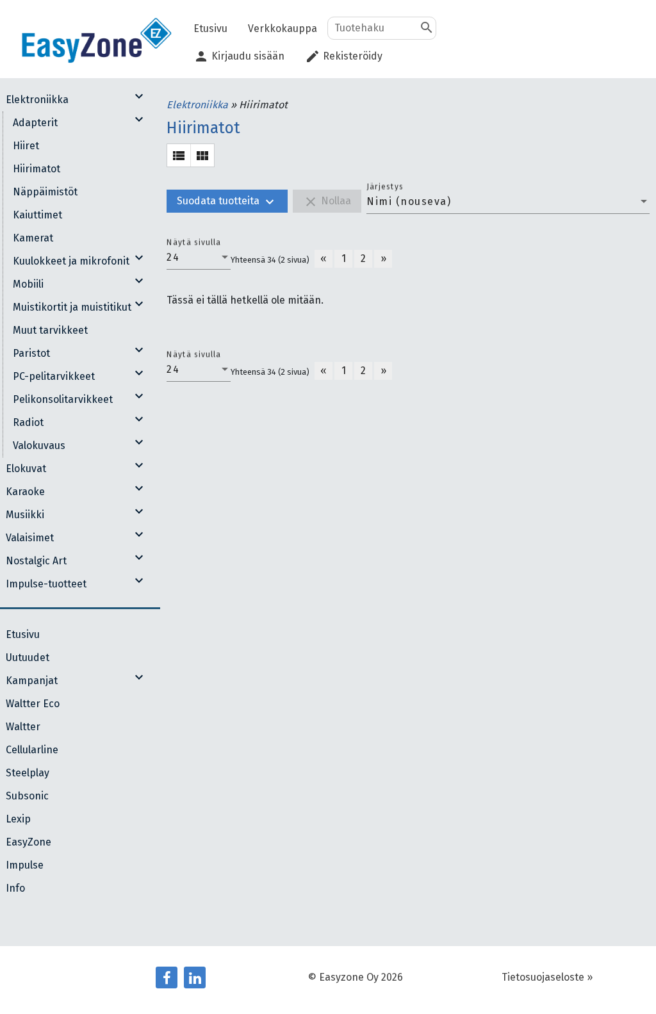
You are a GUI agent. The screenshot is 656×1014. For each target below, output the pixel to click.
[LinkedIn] (195, 977)
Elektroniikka (199, 105)
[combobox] (508, 201)
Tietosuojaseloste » (547, 977)
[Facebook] (166, 977)
